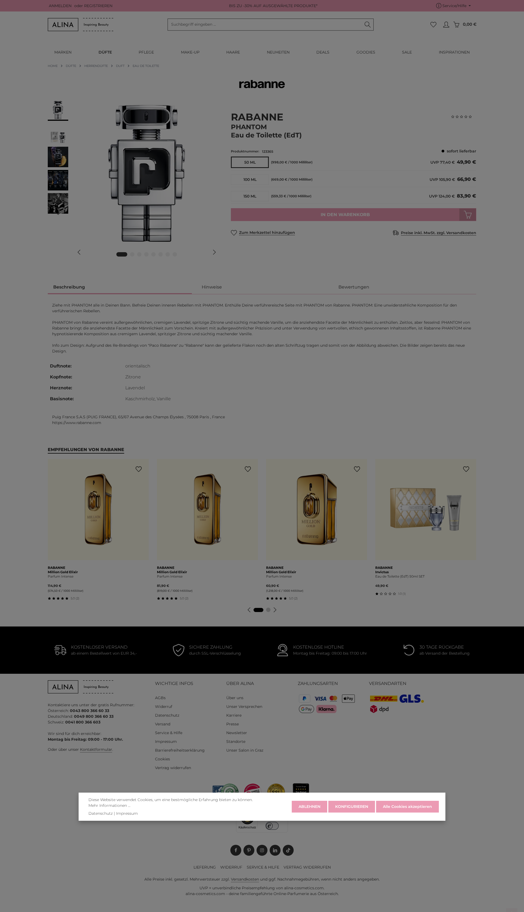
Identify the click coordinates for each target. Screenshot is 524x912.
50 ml (250, 162)
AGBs (160, 697)
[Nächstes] (214, 252)
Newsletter (236, 732)
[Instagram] (262, 850)
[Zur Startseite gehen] (80, 24)
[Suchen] (368, 25)
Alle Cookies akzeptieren (407, 806)
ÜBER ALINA (240, 683)
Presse (232, 724)
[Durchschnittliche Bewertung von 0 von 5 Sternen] (463, 116)
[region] (133, 181)
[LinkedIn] (275, 850)
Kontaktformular (96, 749)
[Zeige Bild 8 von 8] (175, 254)
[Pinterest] (248, 850)
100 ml (250, 179)
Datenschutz (167, 715)
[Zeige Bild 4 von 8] (146, 254)
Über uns (234, 697)
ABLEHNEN (309, 806)
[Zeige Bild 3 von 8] (139, 254)
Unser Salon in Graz (244, 750)
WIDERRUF (231, 867)
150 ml (249, 196)
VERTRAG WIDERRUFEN (307, 867)
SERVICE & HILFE (263, 867)
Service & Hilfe (168, 732)
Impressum (166, 741)
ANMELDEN (60, 5)
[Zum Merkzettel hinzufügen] (138, 469)
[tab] (120, 287)
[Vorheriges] (79, 252)
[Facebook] (235, 850)
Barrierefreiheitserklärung (180, 750)
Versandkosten (245, 879)
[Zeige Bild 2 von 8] (132, 254)
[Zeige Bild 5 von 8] (153, 254)
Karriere (234, 715)
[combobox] (265, 25)
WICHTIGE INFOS (174, 683)
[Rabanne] (262, 84)
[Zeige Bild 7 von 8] (168, 254)
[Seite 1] (258, 610)
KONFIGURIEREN (351, 806)
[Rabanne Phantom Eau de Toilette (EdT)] (146, 173)
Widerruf (163, 706)
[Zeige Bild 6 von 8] (161, 254)
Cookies (162, 759)
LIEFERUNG (204, 867)
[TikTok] (288, 850)
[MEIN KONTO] (446, 25)
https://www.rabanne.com (76, 422)
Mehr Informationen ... (109, 805)
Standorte (235, 741)
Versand (162, 724)
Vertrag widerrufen (173, 767)
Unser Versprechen (244, 706)
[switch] (272, 826)
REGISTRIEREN (98, 5)
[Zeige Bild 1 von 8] (122, 254)
